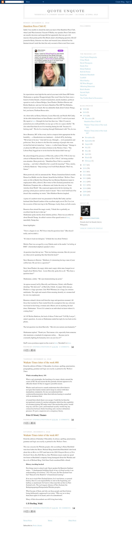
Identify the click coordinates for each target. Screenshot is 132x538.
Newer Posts (27, 520)
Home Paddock (85, 69)
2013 (85, 178)
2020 (85, 109)
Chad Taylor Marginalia (88, 57)
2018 (85, 115)
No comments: (65, 508)
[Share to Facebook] (32, 350)
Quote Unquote (66, 11)
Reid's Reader (85, 89)
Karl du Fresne (85, 71)
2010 (85, 188)
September (89, 141)
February (88, 161)
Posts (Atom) (37, 525)
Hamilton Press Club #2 (34, 26)
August (87, 144)
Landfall (83, 77)
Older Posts (72, 520)
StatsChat (83, 95)
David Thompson (86, 63)
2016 (85, 168)
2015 (85, 171)
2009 (85, 191)
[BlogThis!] (27, 350)
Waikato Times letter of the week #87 (41, 435)
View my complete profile (91, 228)
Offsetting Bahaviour (87, 86)
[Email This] (24, 350)
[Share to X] (29, 350)
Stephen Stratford (91, 218)
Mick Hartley (84, 80)
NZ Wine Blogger (86, 83)
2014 (85, 175)
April (87, 154)
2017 (85, 165)
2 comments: (64, 347)
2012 (85, 181)
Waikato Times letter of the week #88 (41, 362)
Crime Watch (84, 60)
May (87, 151)
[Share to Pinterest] (34, 350)
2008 (85, 195)
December (88, 118)
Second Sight (84, 92)
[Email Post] (72, 347)
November (89, 137)
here (33, 121)
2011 (85, 185)
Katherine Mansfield (87, 74)
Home (50, 520)
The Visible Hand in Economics (91, 98)
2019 (85, 112)
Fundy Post (84, 66)
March (87, 157)
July (86, 147)
